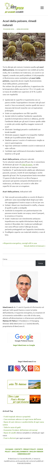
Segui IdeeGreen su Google (24, 345)
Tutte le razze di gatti (12, 427)
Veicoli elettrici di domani (34, 246)
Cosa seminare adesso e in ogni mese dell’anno (22, 419)
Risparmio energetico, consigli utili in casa (20, 243)
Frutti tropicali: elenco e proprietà (17, 416)
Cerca (5, 259)
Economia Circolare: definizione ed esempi (20, 430)
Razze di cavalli (10, 432)
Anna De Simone (22, 29)
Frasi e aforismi (10, 438)
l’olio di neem (26, 164)
